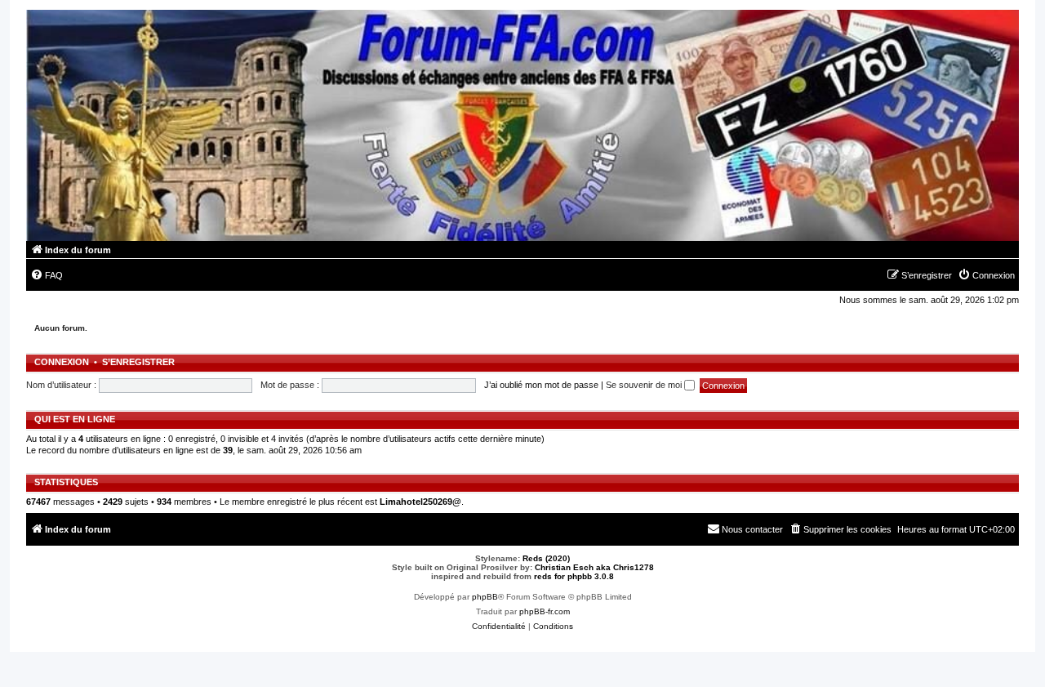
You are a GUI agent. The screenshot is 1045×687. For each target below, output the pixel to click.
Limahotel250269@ (420, 501)
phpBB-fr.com (544, 611)
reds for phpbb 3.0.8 (574, 576)
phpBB (485, 596)
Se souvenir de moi (645, 385)
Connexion (61, 362)
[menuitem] (46, 275)
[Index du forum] (522, 125)
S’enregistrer (138, 362)
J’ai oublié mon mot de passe (541, 385)
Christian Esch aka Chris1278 (594, 567)
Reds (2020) (546, 558)
